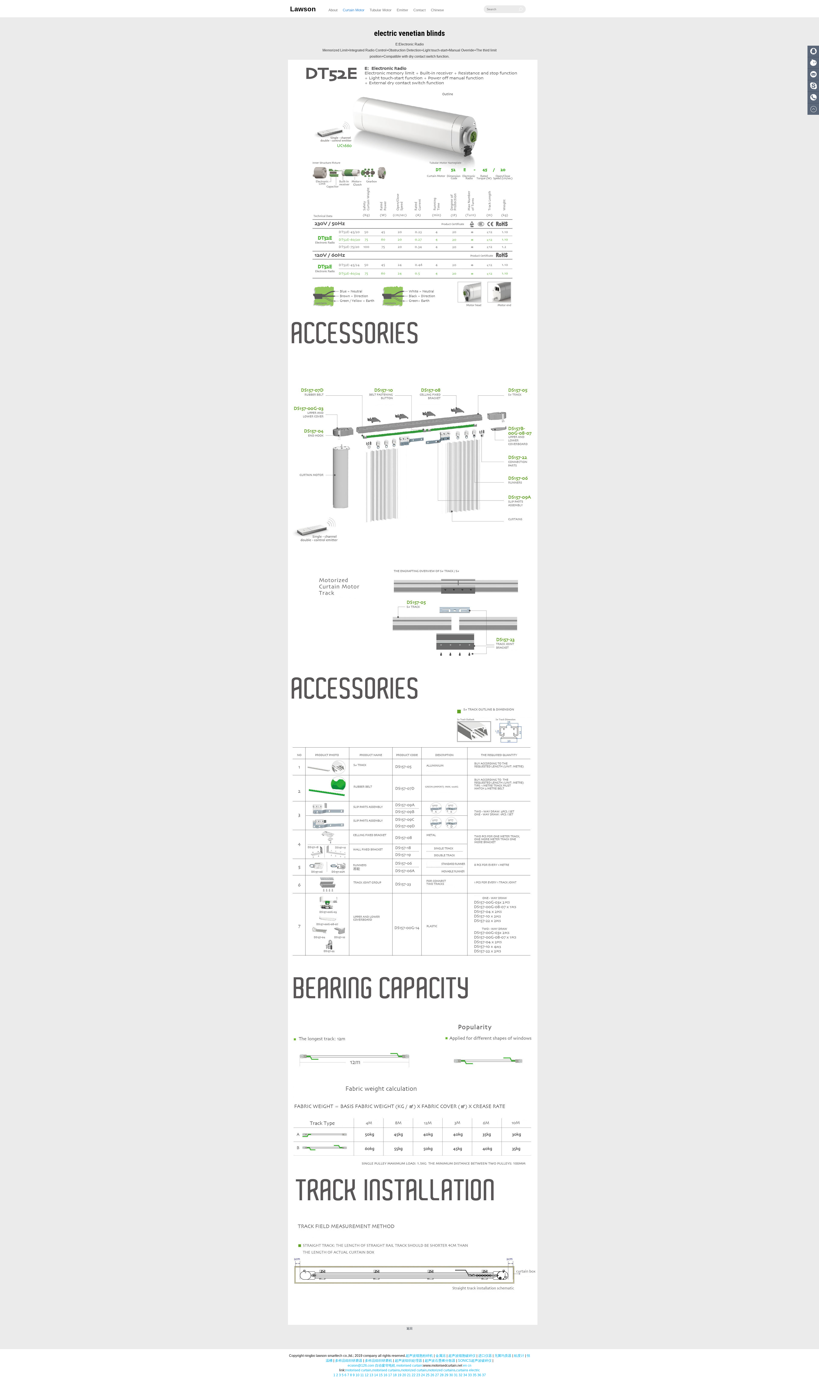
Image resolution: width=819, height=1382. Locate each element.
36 (479, 1375)
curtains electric (468, 1370)
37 (484, 1375)
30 (451, 1375)
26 (432, 1375)
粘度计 (519, 1355)
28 (442, 1375)
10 (357, 1375)
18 (395, 1375)
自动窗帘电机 (385, 1365)
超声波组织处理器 (408, 1360)
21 (409, 1375)
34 (465, 1375)
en (465, 1365)
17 (390, 1375)
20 (404, 1375)
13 (371, 1375)
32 (460, 1375)
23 (418, 1375)
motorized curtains (441, 1370)
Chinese (437, 10)
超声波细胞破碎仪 (462, 1355)
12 (367, 1375)
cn (469, 1365)
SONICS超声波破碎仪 (475, 1360)
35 (474, 1375)
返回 (409, 1328)
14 (376, 1375)
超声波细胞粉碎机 (419, 1355)
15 (381, 1375)
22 (413, 1375)
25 (428, 1375)
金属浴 (441, 1355)
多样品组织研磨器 (348, 1360)
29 (446, 1375)
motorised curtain (409, 1365)
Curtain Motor (353, 10)
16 (385, 1375)
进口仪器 (485, 1355)
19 (399, 1375)
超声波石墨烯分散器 (440, 1360)
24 (423, 1375)
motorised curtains (386, 1370)
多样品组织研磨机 (378, 1360)
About (333, 10)
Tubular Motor (381, 10)
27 (437, 1375)
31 (456, 1375)
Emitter (402, 10)
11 (362, 1375)
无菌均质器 (502, 1355)
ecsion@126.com (361, 1365)
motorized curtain (414, 1370)
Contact (419, 10)
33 (470, 1375)
